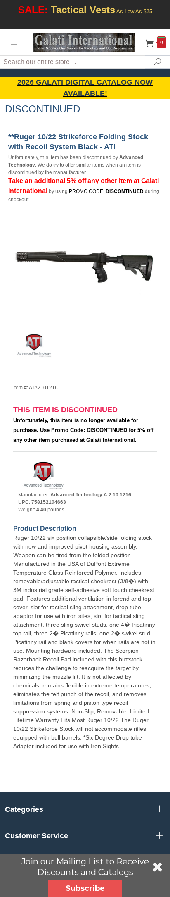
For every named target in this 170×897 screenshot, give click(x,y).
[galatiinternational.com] (85, 41)
